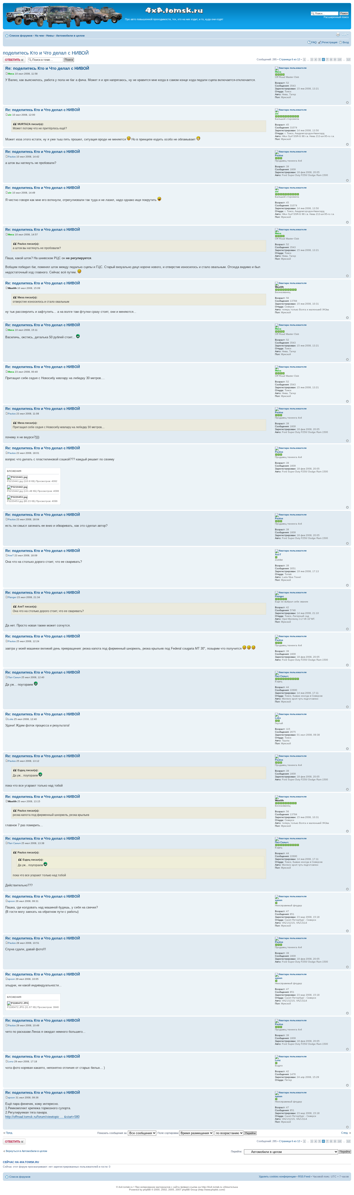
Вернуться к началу (347, 102)
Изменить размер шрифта (345, 34)
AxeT (11, 555)
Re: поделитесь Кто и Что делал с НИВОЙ (47, 68)
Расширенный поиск (336, 17)
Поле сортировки (168, 1133)
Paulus (12, 156)
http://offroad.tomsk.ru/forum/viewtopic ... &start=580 (42, 1117)
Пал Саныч (14, 677)
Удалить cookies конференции (277, 1176)
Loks (10, 719)
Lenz (10, 1061)
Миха (11, 73)
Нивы (50, 35)
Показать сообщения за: (112, 1133)
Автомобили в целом (70, 35)
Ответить (8, 58)
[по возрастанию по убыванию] (236, 1133)
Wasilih (12, 288)
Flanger (12, 597)
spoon (11, 901)
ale (10, 114)
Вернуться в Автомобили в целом (26, 1151)
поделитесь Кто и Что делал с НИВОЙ (46, 53)
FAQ (314, 42)
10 (339, 59)
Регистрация (329, 42)
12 (348, 59)
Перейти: (236, 1151)
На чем (39, 35)
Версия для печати (338, 34)
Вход (346, 42)
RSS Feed (304, 1176)
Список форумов (21, 35)
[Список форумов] (65, 26)
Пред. (9, 1132)
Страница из (289, 59)
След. (344, 1132)
